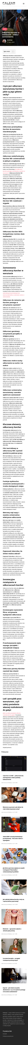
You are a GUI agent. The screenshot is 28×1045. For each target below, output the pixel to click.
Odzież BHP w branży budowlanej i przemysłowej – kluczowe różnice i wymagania (13, 838)
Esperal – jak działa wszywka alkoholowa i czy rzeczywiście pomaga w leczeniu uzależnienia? (14, 989)
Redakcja (10, 782)
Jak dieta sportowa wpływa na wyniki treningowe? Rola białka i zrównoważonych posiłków (14, 870)
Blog (5, 29)
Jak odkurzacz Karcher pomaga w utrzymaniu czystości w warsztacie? (14, 171)
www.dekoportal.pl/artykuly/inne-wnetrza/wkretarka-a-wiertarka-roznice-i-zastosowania (14, 294)
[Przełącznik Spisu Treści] (12, 51)
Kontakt (5, 1033)
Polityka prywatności (8, 1036)
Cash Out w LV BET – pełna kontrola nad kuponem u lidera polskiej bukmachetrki (13, 777)
